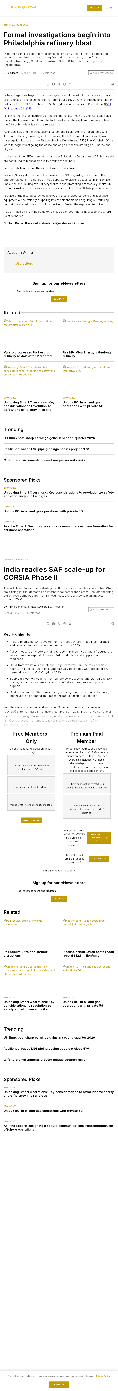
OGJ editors (11, 72)
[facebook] (47, 84)
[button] (6, 8)
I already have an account (59, 870)
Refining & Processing (16, 25)
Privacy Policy (103, 1376)
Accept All (59, 1384)
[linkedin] (53, 84)
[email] (70, 84)
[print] (112, 84)
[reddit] (64, 84)
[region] (59, 1381)
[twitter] (59, 84)
